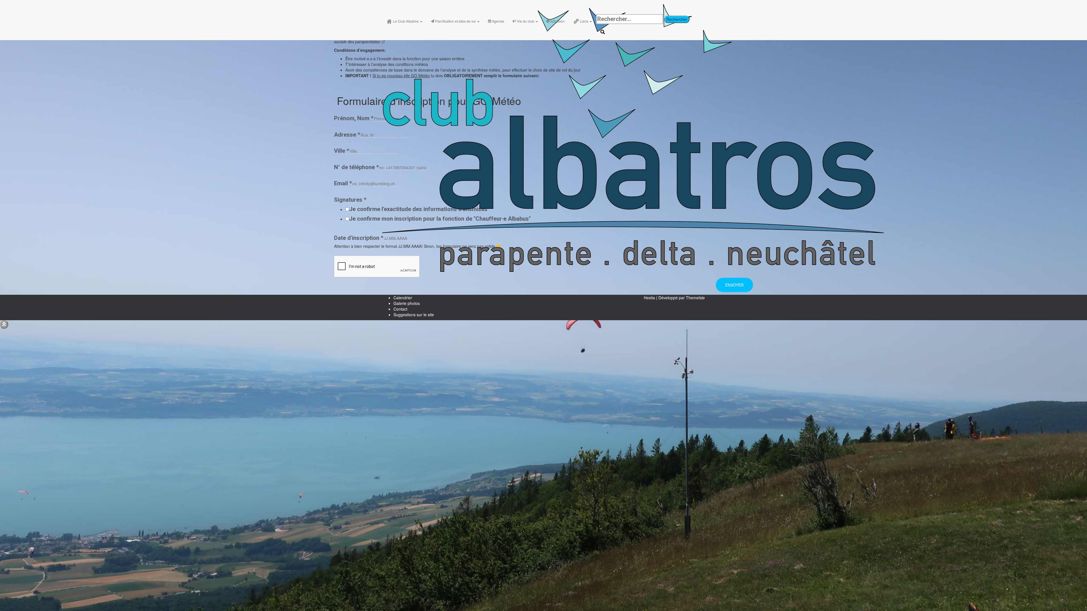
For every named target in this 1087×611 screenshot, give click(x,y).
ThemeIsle (695, 297)
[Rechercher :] (629, 19)
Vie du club (526, 21)
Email (343, 183)
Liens (584, 21)
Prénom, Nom (353, 118)
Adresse (347, 134)
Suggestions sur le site (413, 314)
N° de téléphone (356, 167)
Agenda (498, 21)
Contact (400, 309)
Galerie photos (406, 303)
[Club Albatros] (633, 7)
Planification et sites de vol (456, 21)
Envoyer (734, 285)
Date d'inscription (358, 237)
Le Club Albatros (406, 21)
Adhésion (557, 21)
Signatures (350, 199)
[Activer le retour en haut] (4, 324)
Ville (341, 150)
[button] (421, 21)
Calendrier (402, 297)
